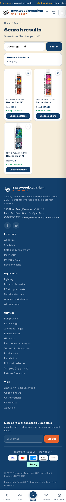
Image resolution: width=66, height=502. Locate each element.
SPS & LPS (9, 244)
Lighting (8, 279)
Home (7, 23)
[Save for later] (28, 73)
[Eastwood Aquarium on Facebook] (7, 225)
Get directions (12, 397)
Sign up (52, 439)
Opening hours (12, 392)
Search (54, 46)
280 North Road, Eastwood (19, 387)
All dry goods (12, 304)
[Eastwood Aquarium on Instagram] (16, 225)
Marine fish (10, 254)
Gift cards (10, 338)
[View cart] (54, 12)
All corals (9, 239)
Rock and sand (12, 264)
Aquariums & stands (16, 299)
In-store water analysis (17, 343)
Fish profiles (11, 318)
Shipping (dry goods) (16, 368)
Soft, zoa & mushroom (17, 249)
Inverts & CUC (12, 259)
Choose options (18, 116)
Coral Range (11, 323)
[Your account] (47, 12)
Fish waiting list (12, 333)
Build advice (11, 353)
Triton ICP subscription (17, 348)
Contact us (10, 402)
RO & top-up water (15, 289)
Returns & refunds (14, 373)
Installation (10, 358)
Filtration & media (14, 284)
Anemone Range (13, 328)
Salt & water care (14, 294)
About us (9, 407)
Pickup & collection (15, 363)
